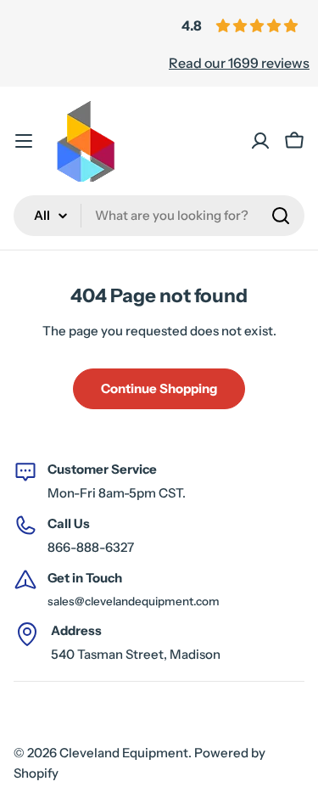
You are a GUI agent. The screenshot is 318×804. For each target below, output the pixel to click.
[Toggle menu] (24, 141)
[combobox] (159, 215)
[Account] (260, 141)
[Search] (281, 215)
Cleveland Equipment (123, 753)
